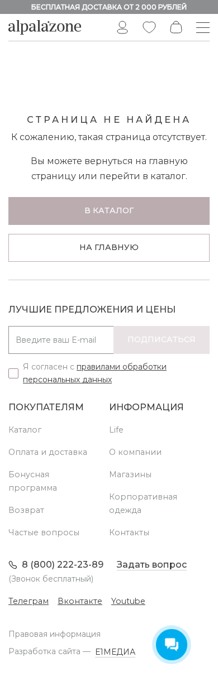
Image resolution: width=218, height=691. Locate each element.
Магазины (130, 474)
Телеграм (28, 601)
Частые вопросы (43, 532)
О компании (135, 452)
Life (116, 430)
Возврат (26, 510)
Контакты (129, 532)
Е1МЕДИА (115, 652)
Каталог (24, 430)
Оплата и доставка (47, 452)
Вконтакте (80, 601)
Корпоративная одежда (143, 503)
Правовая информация (54, 634)
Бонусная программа (32, 481)
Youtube (128, 601)
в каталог (109, 210)
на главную (109, 247)
